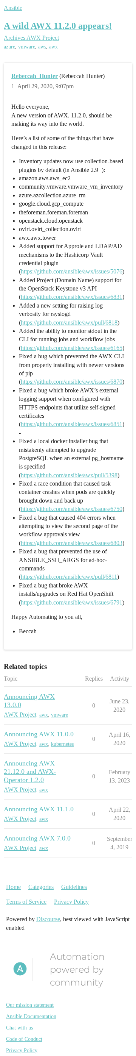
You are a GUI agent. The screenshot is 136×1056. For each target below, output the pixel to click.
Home (13, 887)
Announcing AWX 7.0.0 (37, 838)
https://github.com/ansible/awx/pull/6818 (69, 322)
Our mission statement (30, 1005)
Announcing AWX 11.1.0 (39, 809)
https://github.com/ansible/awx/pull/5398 (69, 475)
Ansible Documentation (31, 1016)
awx (53, 47)
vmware (26, 47)
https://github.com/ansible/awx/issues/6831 (71, 297)
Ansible (13, 8)
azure (9, 47)
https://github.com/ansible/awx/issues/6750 (71, 509)
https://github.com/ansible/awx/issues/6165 (71, 348)
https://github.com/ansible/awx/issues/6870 (71, 381)
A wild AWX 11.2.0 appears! (58, 25)
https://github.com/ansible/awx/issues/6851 (71, 424)
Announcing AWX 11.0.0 (39, 734)
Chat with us (19, 1028)
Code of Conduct (24, 1039)
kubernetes (62, 744)
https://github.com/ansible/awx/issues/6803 (71, 543)
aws (42, 47)
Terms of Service (26, 901)
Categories (41, 887)
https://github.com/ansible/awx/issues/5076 (71, 271)
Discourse (48, 919)
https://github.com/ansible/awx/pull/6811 (69, 576)
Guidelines (74, 887)
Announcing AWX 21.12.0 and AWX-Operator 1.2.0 (30, 771)
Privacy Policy (71, 901)
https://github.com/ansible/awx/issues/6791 (71, 602)
